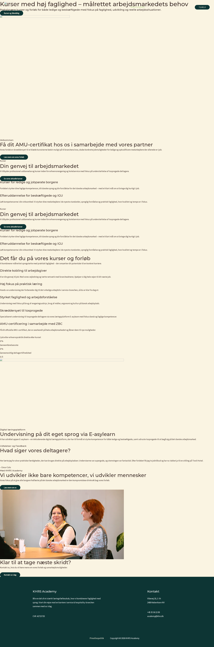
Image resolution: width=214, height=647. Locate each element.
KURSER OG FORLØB (158, 7)
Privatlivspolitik (97, 638)
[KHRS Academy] (9, 7)
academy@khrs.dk (155, 616)
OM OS (174, 7)
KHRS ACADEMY (138, 7)
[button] (202, 7)
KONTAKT (185, 7)
